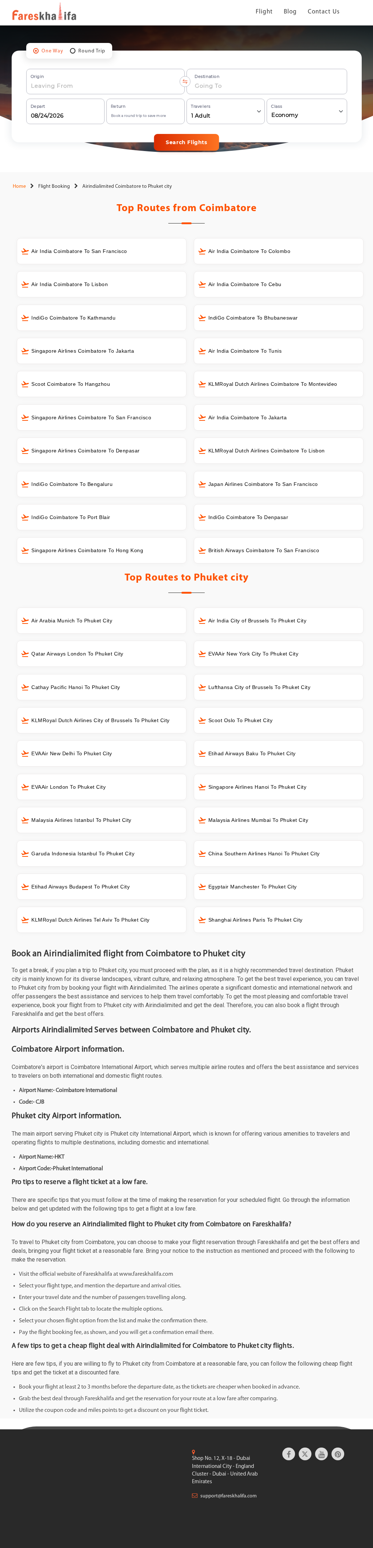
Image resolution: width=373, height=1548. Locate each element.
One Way (52, 51)
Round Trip (91, 51)
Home (19, 186)
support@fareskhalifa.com (228, 1496)
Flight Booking (54, 186)
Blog (290, 12)
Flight (264, 12)
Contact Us (324, 12)
